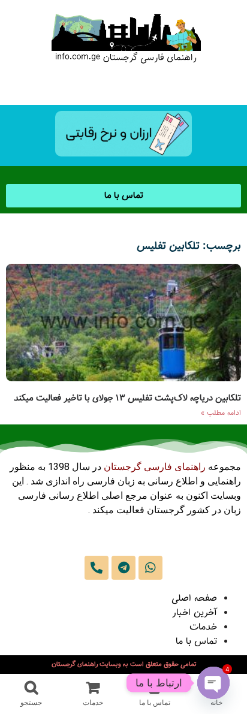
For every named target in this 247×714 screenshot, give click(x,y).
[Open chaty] (213, 683)
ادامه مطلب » (221, 413)
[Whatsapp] (150, 568)
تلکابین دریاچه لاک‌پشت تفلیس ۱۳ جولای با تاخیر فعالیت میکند (127, 398)
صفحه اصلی (194, 598)
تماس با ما (196, 641)
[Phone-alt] (97, 568)
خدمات (203, 627)
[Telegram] (123, 568)
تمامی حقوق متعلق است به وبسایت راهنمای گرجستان (124, 664)
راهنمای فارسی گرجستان (155, 466)
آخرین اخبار (194, 612)
